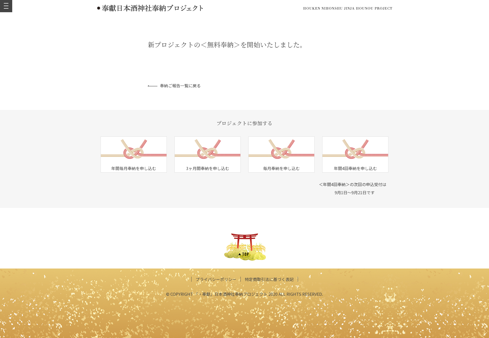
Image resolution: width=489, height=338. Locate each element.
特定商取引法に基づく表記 (269, 279)
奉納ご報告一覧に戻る (180, 85)
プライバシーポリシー (216, 279)
